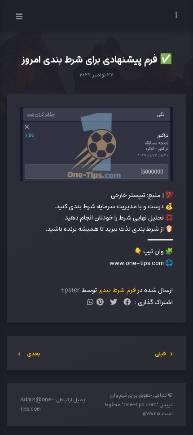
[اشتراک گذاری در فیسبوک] (127, 302)
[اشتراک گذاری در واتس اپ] (90, 302)
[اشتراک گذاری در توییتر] (113, 302)
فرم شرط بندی (117, 290)
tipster (70, 290)
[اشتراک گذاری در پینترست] (100, 302)
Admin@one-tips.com (37, 404)
